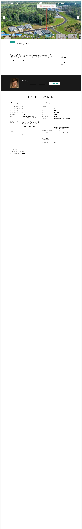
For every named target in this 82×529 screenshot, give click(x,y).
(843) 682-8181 (33, 84)
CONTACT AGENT (54, 83)
